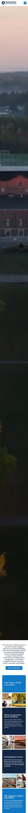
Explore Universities (14, 668)
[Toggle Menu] (25, 3)
